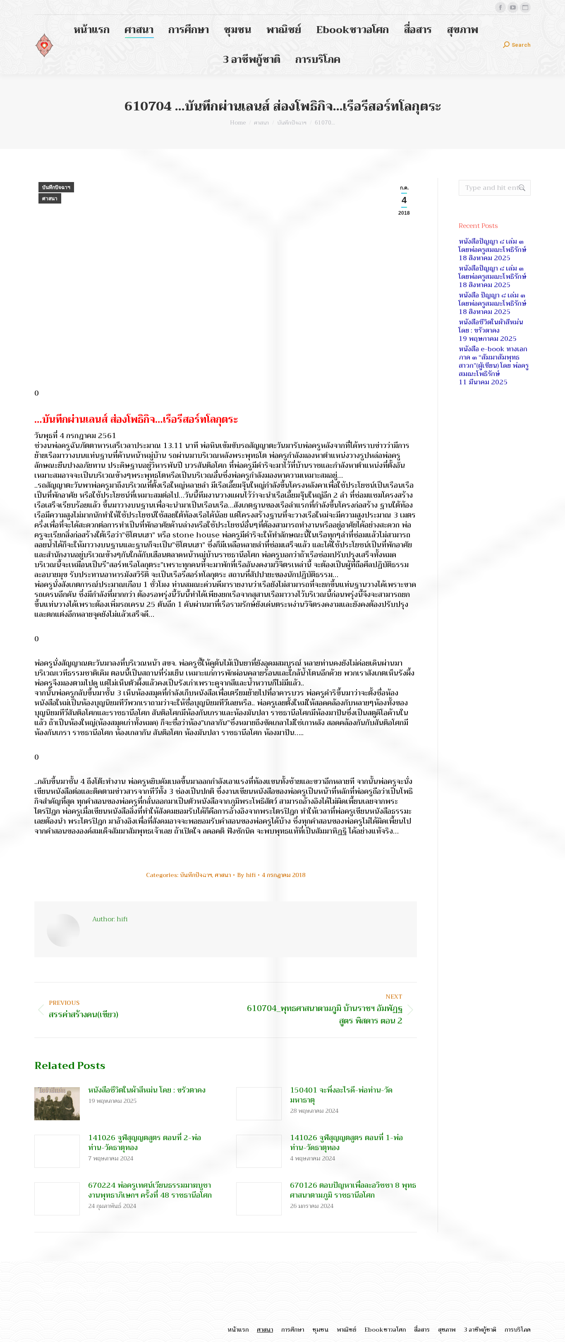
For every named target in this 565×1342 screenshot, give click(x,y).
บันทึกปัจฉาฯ (56, 187)
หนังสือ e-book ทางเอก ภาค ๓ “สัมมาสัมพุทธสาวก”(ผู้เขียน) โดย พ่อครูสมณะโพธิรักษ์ (494, 361)
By (246, 875)
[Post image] (57, 1103)
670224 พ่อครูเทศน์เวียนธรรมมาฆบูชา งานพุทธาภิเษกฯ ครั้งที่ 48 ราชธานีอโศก (150, 1190)
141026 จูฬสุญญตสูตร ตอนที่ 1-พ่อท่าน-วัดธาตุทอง (346, 1143)
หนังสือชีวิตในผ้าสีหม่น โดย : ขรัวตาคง (147, 1090)
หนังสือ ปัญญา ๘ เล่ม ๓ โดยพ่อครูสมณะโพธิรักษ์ (492, 299)
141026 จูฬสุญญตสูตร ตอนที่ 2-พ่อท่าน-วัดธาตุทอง (144, 1143)
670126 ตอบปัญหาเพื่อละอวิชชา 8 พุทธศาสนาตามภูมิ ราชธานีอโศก (353, 1190)
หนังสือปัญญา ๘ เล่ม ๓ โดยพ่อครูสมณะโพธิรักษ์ (492, 245)
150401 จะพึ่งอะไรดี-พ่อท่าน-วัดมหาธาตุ (341, 1095)
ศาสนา (49, 198)
